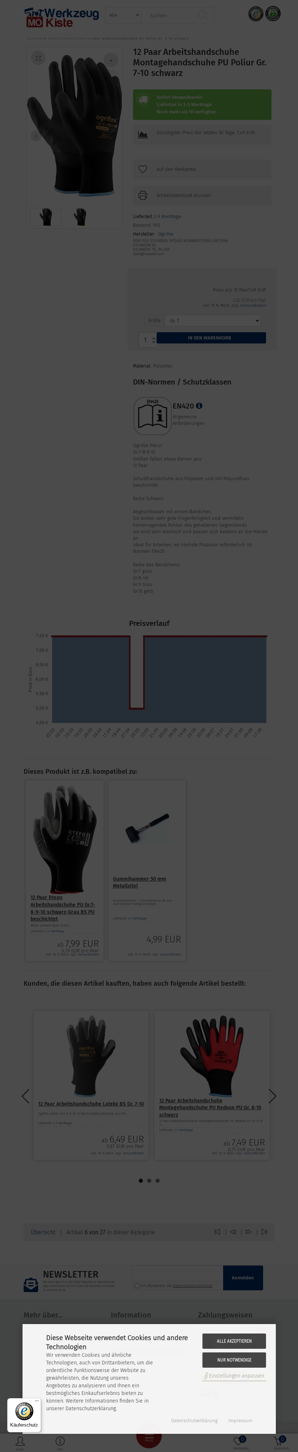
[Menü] (36, 1402)
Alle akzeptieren (234, 1341)
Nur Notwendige (234, 1360)
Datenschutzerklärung (194, 1420)
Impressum (240, 1420)
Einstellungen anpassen (236, 1376)
